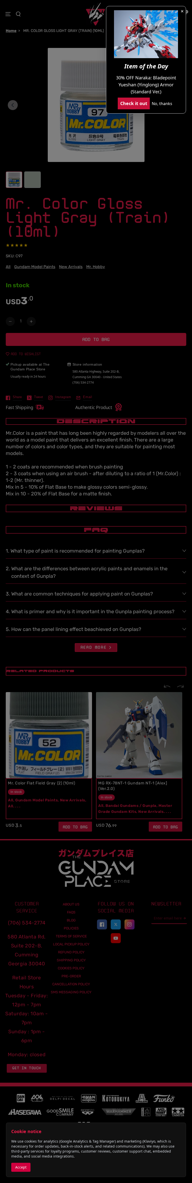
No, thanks (162, 103)
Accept (20, 1167)
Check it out (133, 103)
